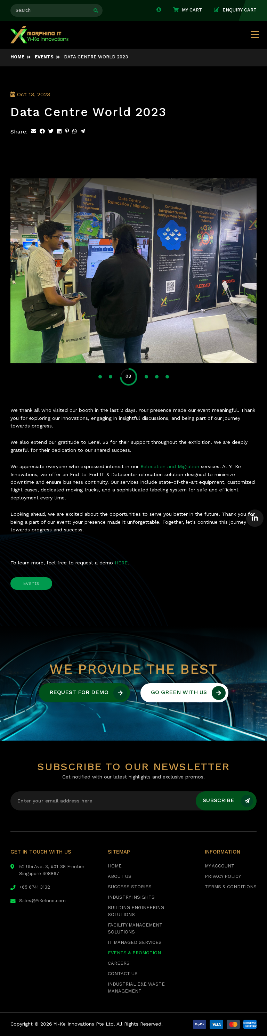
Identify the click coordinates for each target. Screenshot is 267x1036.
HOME (115, 866)
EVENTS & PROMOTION (134, 953)
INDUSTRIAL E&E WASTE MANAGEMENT (136, 988)
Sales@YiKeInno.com (42, 901)
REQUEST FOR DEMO (78, 692)
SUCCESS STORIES (130, 887)
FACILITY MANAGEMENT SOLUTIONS (135, 929)
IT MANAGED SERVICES (135, 942)
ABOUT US (119, 876)
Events (31, 583)
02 (110, 376)
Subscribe (218, 800)
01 (100, 376)
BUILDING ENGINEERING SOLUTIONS (136, 911)
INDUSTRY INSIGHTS (131, 897)
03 (121, 376)
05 (156, 376)
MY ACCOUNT (219, 866)
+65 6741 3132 (34, 887)
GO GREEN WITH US (179, 692)
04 (139, 376)
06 (167, 376)
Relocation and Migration (169, 466)
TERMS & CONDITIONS (231, 887)
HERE (121, 563)
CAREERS (119, 963)
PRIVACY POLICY (223, 876)
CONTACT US (123, 974)
